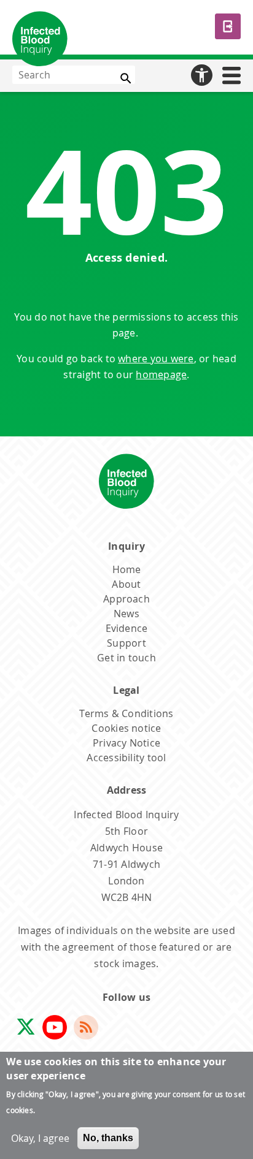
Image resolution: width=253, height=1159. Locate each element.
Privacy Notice (126, 743)
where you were (155, 358)
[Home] (40, 41)
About (126, 584)
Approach (126, 599)
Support (126, 643)
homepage (161, 374)
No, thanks (108, 1138)
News (126, 613)
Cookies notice (126, 728)
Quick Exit (228, 26)
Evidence (127, 628)
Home (126, 569)
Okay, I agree (40, 1138)
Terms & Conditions (126, 713)
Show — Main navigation (239, 73)
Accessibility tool (126, 757)
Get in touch (126, 657)
